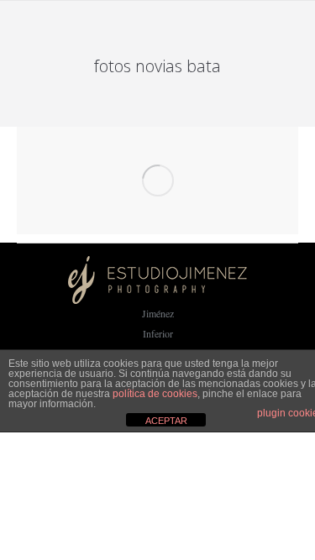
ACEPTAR (166, 421)
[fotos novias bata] (157, 180)
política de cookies (155, 394)
